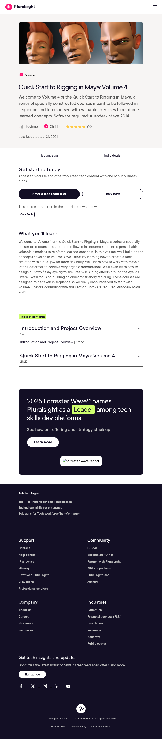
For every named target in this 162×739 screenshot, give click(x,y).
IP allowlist (26, 561)
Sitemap (24, 568)
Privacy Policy (78, 726)
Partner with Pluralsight (104, 561)
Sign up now (32, 674)
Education (94, 610)
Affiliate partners (99, 568)
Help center (27, 555)
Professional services (33, 588)
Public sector (96, 643)
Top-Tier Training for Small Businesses (45, 501)
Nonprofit (93, 637)
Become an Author (100, 555)
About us (25, 610)
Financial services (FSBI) (104, 616)
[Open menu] (155, 6)
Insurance (94, 630)
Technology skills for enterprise (40, 507)
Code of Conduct (101, 726)
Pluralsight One (98, 575)
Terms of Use (58, 726)
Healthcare (95, 623)
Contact (24, 548)
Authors (92, 581)
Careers (24, 616)
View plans (26, 581)
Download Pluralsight (34, 575)
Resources (26, 630)
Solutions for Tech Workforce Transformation (49, 513)
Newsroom (26, 623)
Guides (92, 548)
